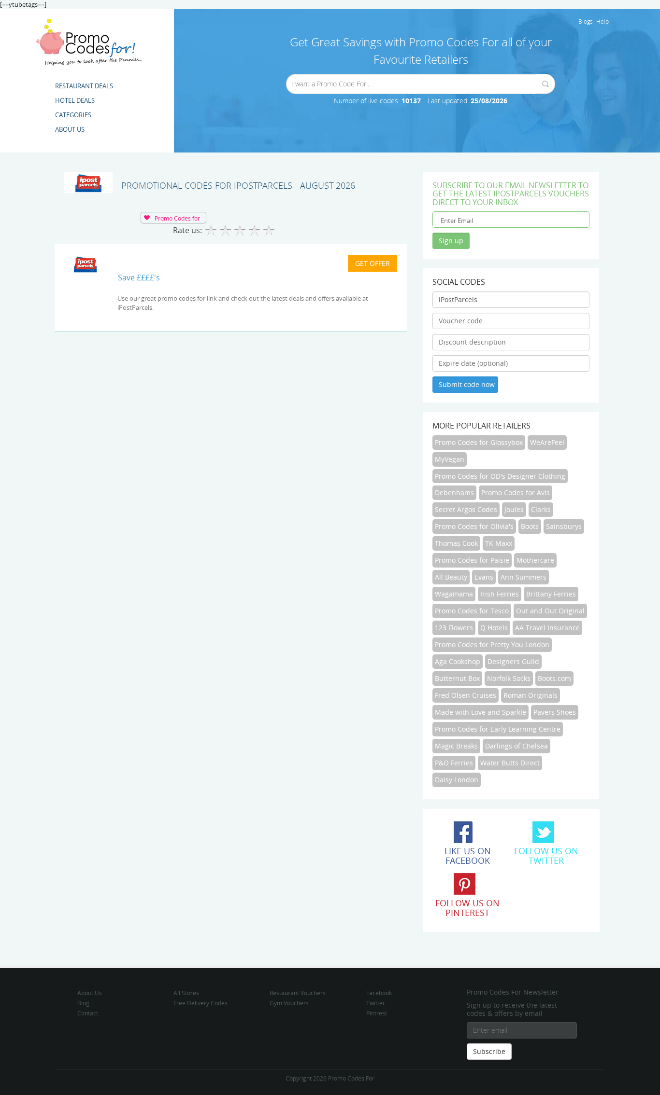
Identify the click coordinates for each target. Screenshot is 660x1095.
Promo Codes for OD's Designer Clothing (500, 476)
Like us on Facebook (468, 855)
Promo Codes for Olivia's (474, 526)
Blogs (585, 21)
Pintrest (376, 1013)
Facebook (379, 993)
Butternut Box (457, 678)
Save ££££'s (139, 278)
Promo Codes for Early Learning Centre (497, 729)
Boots (530, 526)
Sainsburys (564, 526)
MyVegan (449, 459)
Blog (83, 1003)
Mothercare (535, 560)
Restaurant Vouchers (298, 993)
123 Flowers (454, 627)
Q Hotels (494, 627)
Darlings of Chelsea (516, 745)
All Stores (186, 993)
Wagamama (454, 593)
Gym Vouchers (289, 1003)
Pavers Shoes (554, 712)
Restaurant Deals (84, 86)
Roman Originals (530, 695)
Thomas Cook (456, 543)
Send (545, 84)
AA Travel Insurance (547, 627)
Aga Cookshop (457, 661)
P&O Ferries (454, 762)
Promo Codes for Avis (515, 492)
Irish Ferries (499, 593)
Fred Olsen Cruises (465, 695)
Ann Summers (523, 577)
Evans (483, 577)
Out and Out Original (550, 610)
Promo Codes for (177, 218)
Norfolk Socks (509, 678)
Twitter (375, 1003)
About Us (89, 993)
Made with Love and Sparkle (480, 712)
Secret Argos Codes (466, 509)
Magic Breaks (456, 745)
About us (70, 129)
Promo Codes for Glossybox (479, 442)
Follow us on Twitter (546, 855)
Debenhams (454, 492)
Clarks (541, 509)
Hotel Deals (75, 100)
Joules (514, 509)
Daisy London (456, 779)
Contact (87, 1013)
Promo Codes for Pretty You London (492, 644)
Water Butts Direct (510, 762)
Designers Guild (513, 661)
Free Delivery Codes (200, 1003)
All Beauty (451, 577)
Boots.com (554, 678)
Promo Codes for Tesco (472, 610)
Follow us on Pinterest (467, 907)
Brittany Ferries (551, 593)
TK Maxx (498, 543)
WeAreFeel (547, 442)
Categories (73, 115)
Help (602, 21)
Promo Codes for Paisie (472, 560)
